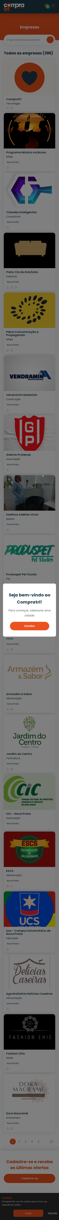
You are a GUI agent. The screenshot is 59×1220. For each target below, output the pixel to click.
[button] (29, 626)
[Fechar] (52, 587)
